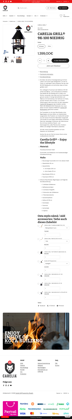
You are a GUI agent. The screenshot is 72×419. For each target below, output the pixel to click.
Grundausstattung (45, 77)
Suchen (57, 365)
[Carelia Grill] (5, 8)
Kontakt (22, 369)
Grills (21, 363)
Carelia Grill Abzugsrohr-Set (48, 104)
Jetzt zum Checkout (53, 66)
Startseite (5, 21)
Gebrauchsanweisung (44, 363)
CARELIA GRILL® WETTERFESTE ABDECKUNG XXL (55, 252)
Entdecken (23, 374)
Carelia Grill (18, 393)
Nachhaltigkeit (42, 367)
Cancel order (5, 416)
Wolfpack (40, 365)
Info (21, 372)
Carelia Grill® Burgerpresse (50, 261)
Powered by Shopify (27, 393)
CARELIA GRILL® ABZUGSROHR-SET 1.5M (53, 274)
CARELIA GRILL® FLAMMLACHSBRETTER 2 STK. (54, 225)
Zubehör (22, 365)
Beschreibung (44, 71)
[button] (40, 60)
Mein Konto (53, 8)
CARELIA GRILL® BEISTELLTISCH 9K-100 (53, 238)
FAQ (56, 363)
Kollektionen (12, 21)
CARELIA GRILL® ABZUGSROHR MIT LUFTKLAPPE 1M (55, 292)
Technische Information (46, 74)
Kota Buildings (24, 367)
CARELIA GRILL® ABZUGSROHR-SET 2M (53, 283)
